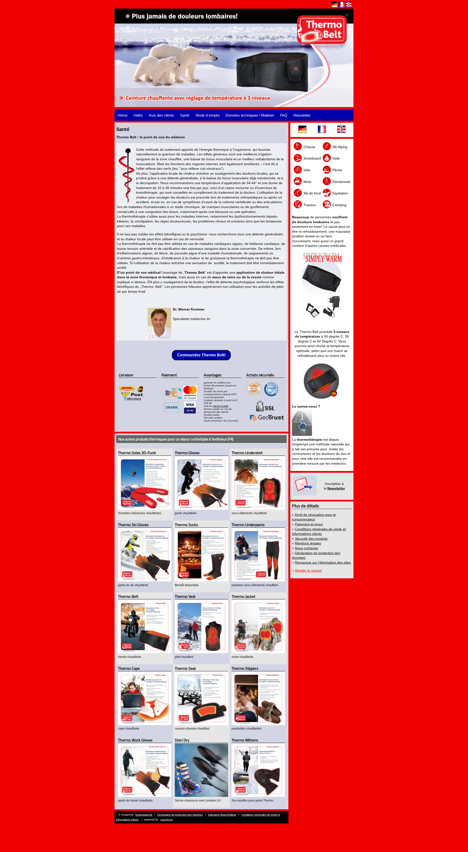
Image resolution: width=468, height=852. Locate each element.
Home (122, 115)
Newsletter (302, 115)
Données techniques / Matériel (249, 115)
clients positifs (220, 406)
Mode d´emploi (207, 115)
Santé (184, 115)
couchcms (166, 819)
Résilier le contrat (308, 570)
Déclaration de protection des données (180, 814)
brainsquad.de (144, 814)
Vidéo (138, 115)
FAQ (283, 115)
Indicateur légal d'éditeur (222, 814)
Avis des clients (161, 115)
